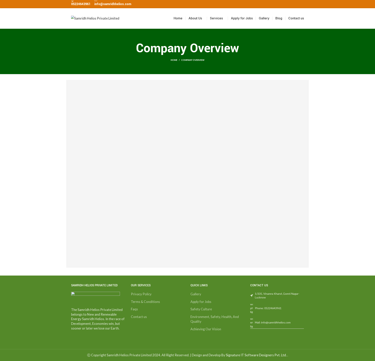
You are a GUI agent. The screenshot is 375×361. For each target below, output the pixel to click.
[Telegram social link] (301, 4)
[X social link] (288, 4)
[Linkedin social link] (297, 4)
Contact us (139, 317)
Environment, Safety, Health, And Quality (214, 319)
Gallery (195, 294)
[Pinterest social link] (292, 4)
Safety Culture (201, 309)
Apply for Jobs (200, 302)
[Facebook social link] (283, 4)
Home (174, 60)
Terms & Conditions (145, 302)
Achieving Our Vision (205, 329)
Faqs (134, 309)
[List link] (277, 308)
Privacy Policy (141, 294)
